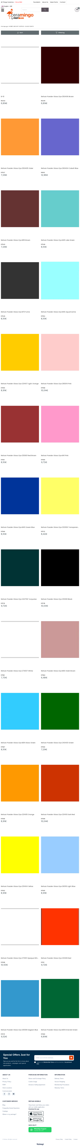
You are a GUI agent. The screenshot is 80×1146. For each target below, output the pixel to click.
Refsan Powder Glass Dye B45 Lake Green (58, 240)
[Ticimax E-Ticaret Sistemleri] (40, 1144)
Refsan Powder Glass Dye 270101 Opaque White (20, 958)
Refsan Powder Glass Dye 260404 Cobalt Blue (59, 168)
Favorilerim (36, 2)
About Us (45, 2)
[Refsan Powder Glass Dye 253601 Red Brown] (20, 424)
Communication (7, 1091)
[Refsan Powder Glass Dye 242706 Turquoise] (20, 567)
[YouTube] (13, 1094)
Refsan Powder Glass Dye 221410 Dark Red (58, 814)
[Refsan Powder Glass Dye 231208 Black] (60, 567)
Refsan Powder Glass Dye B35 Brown (15, 240)
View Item (29, 70)
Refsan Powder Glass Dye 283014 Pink (56, 384)
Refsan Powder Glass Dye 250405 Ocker (17, 168)
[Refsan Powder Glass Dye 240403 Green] (60, 711)
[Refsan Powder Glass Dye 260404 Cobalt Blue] (60, 137)
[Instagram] (9, 1094)
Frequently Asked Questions (11, 1108)
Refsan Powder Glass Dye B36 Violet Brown (58, 671)
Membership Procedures (62, 1085)
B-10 (2, 96)
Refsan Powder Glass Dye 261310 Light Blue (58, 886)
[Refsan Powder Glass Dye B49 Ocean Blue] (20, 496)
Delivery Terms (59, 1078)
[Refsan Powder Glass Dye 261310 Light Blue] (60, 855)
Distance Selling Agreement (37, 1085)
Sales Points (54, 2)
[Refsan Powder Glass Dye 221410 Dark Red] (60, 783)
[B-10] (20, 65)
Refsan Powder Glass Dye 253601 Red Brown (18, 455)
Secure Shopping (60, 1081)
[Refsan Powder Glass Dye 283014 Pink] (60, 352)
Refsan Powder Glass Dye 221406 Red (56, 958)
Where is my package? (9, 1114)
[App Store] (36, 1113)
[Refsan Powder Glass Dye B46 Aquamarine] (60, 280)
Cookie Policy (68, 1139)
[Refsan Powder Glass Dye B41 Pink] (60, 424)
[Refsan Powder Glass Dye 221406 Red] (60, 926)
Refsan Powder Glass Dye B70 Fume (15, 312)
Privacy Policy (6, 1081)
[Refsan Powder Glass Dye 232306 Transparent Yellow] (60, 496)
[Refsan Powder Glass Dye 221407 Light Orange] (20, 352)
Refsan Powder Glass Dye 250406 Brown (57, 96)
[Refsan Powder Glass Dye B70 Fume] (20, 280)
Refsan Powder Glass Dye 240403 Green (57, 743)
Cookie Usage (33, 1081)
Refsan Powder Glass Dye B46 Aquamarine (58, 312)
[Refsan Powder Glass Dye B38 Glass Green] (20, 711)
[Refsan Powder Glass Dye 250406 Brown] (60, 65)
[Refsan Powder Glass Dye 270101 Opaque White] (20, 926)
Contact (62, 2)
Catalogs (5, 1111)
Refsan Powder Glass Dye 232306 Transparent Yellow (60, 527)
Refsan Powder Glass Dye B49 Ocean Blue (18, 527)
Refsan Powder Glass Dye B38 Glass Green (18, 743)
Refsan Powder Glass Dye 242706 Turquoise (19, 599)
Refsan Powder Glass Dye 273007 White (17, 671)
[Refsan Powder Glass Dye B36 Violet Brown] (60, 639)
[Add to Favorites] (20, 70)
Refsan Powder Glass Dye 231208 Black (56, 599)
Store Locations (7, 1088)
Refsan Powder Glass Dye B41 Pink (54, 455)
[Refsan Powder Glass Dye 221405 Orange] (20, 783)
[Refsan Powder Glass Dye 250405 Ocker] (20, 137)
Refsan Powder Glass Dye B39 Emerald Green (59, 1030)
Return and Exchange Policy (37, 1078)
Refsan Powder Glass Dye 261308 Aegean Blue (19, 1030)
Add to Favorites (20, 932)
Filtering (61, 33)
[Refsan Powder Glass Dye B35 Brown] (20, 208)
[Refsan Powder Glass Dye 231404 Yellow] (20, 855)
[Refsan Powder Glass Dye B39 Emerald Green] (60, 998)
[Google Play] (36, 1119)
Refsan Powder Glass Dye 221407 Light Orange (20, 384)
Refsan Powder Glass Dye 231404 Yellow (17, 886)
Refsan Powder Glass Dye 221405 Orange (17, 814)
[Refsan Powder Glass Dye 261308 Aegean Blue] (20, 998)
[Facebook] (4, 1094)
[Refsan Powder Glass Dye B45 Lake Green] (60, 208)
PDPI (4, 1085)
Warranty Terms (59, 1088)
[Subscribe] (71, 1058)
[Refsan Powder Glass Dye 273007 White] (20, 639)
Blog (3, 1105)
